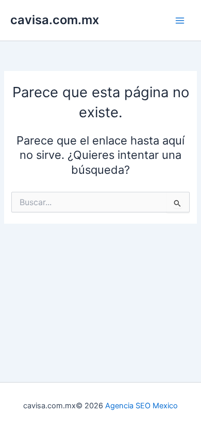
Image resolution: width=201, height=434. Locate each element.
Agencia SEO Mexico (141, 405)
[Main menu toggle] (180, 20)
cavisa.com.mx (54, 19)
